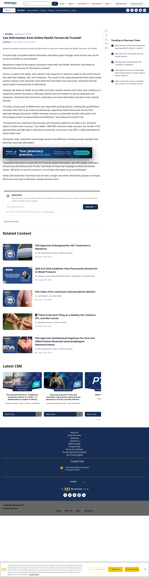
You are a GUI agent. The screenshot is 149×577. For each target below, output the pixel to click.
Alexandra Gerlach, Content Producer (52, 322)
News (78, 511)
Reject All (115, 569)
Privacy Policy (74, 446)
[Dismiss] (89, 150)
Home (58, 511)
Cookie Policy (34, 574)
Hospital (43, 10)
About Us (74, 432)
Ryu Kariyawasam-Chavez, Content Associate (55, 253)
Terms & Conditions (74, 449)
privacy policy (49, 212)
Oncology (51, 10)
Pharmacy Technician (62, 10)
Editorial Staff (74, 443)
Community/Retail (32, 10)
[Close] (145, 569)
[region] (74, 569)
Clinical (7, 10)
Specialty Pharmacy (11, 221)
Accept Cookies (132, 569)
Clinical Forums (74, 435)
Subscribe (89, 207)
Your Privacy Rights (74, 455)
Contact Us (74, 441)
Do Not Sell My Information (75, 452)
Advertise (74, 438)
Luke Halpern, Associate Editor (83, 276)
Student (73, 10)
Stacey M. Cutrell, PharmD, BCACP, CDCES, (54, 276)
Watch (70, 4)
